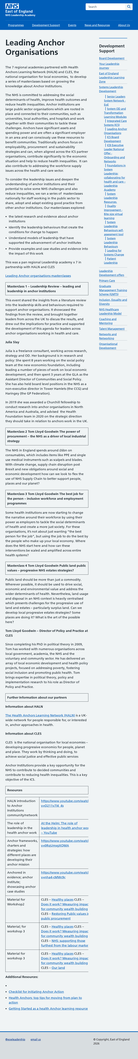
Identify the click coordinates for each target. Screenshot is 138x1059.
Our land (58, 968)
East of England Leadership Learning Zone (112, 77)
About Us (124, 25)
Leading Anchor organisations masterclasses (38, 276)
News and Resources (97, 25)
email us (36, 1039)
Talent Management (112, 328)
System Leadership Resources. (111, 198)
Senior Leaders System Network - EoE (115, 100)
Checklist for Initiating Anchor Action (36, 992)
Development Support (46, 25)
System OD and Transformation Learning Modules (115, 113)
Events (72, 25)
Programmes (16, 25)
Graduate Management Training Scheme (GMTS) (113, 290)
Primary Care (107, 280)
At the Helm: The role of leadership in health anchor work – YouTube (66, 828)
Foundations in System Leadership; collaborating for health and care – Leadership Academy (115, 177)
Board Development (111, 58)
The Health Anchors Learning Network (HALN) (40, 715)
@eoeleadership (15, 1039)
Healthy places (62, 899)
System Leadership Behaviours (111, 242)
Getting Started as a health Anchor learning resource (48, 1009)
